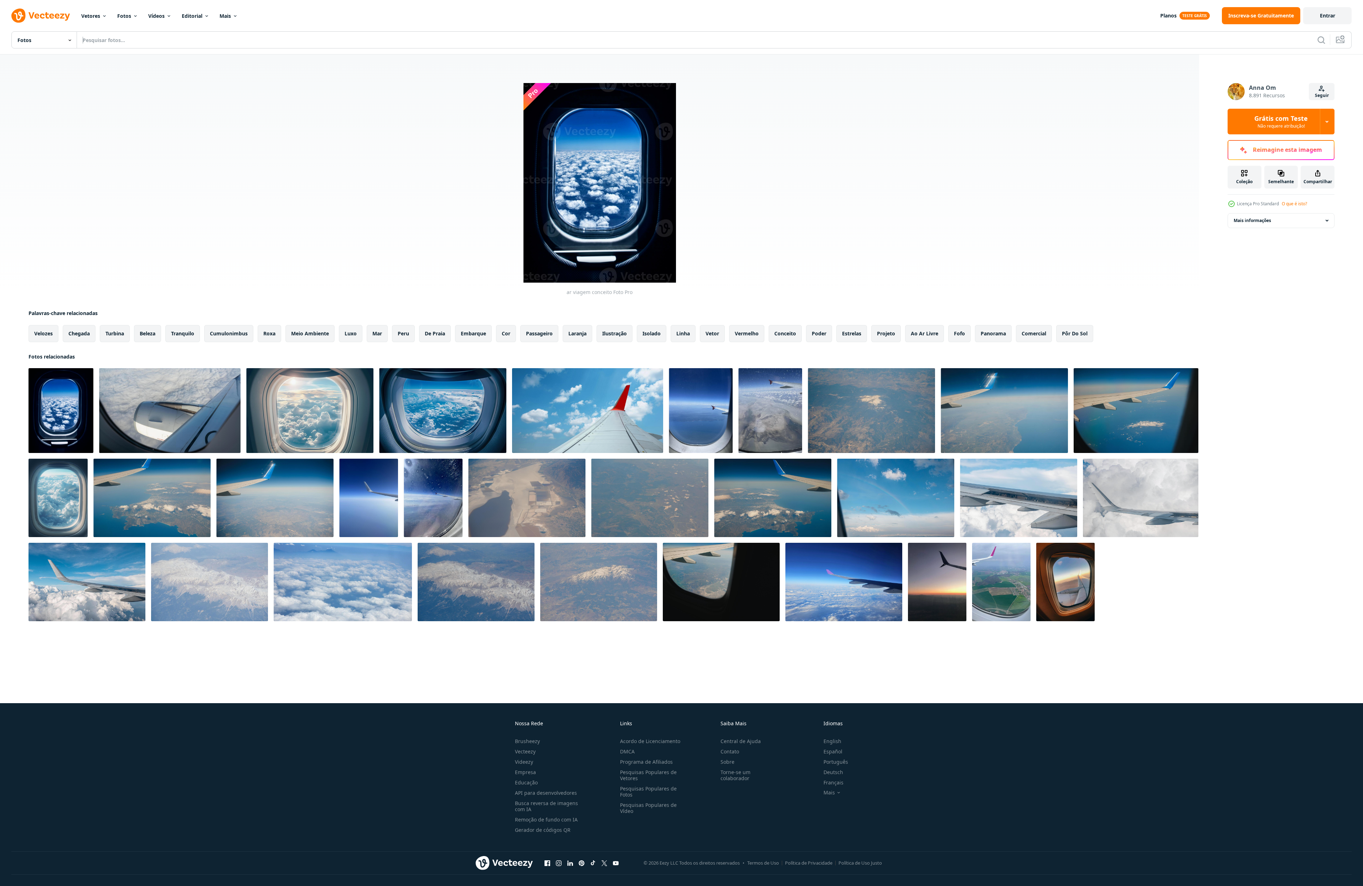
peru (403, 333)
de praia (435, 333)
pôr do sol (1075, 333)
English (832, 741)
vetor (712, 333)
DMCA (627, 751)
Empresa (525, 772)
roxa (269, 333)
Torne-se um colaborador (735, 775)
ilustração (614, 333)
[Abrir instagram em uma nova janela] (559, 863)
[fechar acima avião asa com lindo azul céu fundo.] (843, 582)
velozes (43, 333)
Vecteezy (525, 751)
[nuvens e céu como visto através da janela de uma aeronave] (871, 410)
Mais (225, 15)
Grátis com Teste (1281, 121)
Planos (1168, 15)
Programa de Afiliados (646, 761)
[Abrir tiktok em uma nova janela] (593, 863)
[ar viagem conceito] (61, 410)
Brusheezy (527, 741)
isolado (651, 333)
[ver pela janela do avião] (1065, 582)
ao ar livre (924, 333)
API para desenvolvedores (546, 792)
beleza (147, 333)
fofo (959, 333)
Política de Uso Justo (860, 863)
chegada (79, 333)
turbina (114, 333)
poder (819, 333)
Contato (730, 751)
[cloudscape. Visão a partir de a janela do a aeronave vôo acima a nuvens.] (343, 582)
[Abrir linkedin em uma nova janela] (570, 863)
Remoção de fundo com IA (546, 819)
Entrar (1327, 15)
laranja (577, 333)
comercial (1034, 333)
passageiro (539, 333)
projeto (886, 333)
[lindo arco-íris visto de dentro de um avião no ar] (895, 498)
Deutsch (833, 772)
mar (377, 333)
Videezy (524, 761)
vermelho (747, 333)
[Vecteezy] (40, 16)
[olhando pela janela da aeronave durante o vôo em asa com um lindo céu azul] (526, 498)
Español (833, 751)
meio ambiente (310, 333)
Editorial (192, 15)
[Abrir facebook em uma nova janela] (547, 863)
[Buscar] (1321, 40)
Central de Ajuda (741, 741)
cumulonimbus (229, 333)
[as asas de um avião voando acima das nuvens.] (587, 410)
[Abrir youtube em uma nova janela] (616, 863)
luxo (351, 333)
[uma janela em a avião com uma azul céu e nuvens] (309, 410)
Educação (526, 782)
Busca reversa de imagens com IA (546, 806)
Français (833, 782)
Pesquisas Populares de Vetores (648, 775)
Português (836, 761)
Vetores (90, 15)
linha (683, 333)
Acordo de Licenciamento (650, 741)
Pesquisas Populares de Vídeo (648, 808)
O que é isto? (1294, 204)
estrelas (851, 333)
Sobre (727, 761)
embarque (473, 333)
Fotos (124, 15)
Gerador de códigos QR (543, 829)
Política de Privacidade (808, 863)
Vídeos (156, 15)
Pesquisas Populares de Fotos (648, 791)
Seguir (1322, 95)
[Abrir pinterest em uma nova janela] (581, 863)
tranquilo (182, 333)
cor (506, 333)
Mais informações (1252, 220)
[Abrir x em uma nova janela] (604, 863)
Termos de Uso (763, 863)
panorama (993, 333)
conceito (785, 333)
